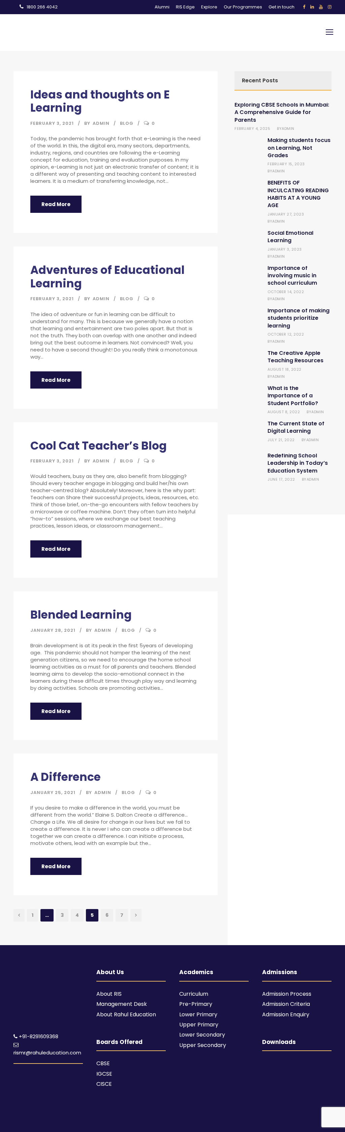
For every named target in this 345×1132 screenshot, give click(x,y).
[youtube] (321, 7)
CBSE (103, 1063)
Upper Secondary (202, 1045)
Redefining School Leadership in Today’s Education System (298, 463)
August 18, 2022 (285, 369)
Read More (55, 204)
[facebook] (304, 7)
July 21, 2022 (281, 440)
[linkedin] (312, 7)
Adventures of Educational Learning (107, 276)
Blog (126, 123)
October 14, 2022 (286, 291)
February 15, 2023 (286, 164)
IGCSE (104, 1074)
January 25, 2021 (52, 792)
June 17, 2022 (281, 479)
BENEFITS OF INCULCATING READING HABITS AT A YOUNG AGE (298, 194)
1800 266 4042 (42, 7)
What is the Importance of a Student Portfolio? (293, 395)
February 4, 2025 (252, 128)
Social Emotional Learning (290, 236)
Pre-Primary (195, 1004)
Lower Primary (198, 1014)
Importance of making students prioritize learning (299, 318)
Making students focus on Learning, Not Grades (299, 147)
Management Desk (121, 1004)
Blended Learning (81, 615)
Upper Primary (198, 1024)
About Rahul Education (126, 1014)
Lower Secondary (202, 1035)
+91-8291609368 (38, 1036)
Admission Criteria (286, 1004)
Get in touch (281, 7)
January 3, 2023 (285, 249)
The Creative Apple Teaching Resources (295, 356)
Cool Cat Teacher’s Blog (98, 446)
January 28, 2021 (52, 630)
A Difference (65, 777)
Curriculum (193, 994)
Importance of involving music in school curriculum (292, 275)
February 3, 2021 (52, 123)
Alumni (162, 7)
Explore (209, 7)
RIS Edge (185, 7)
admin (101, 123)
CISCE (104, 1084)
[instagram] (330, 7)
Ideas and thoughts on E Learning (100, 101)
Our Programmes (243, 7)
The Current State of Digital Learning (296, 427)
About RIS (109, 994)
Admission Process (286, 994)
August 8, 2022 (284, 412)
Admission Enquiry (285, 1014)
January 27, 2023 (286, 214)
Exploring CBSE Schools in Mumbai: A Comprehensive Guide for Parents (281, 112)
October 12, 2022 (286, 334)
